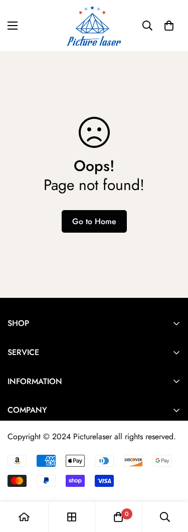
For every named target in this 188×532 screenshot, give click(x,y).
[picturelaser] (94, 25)
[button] (168, 25)
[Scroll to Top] (170, 479)
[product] (24, 517)
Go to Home (94, 221)
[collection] (72, 517)
